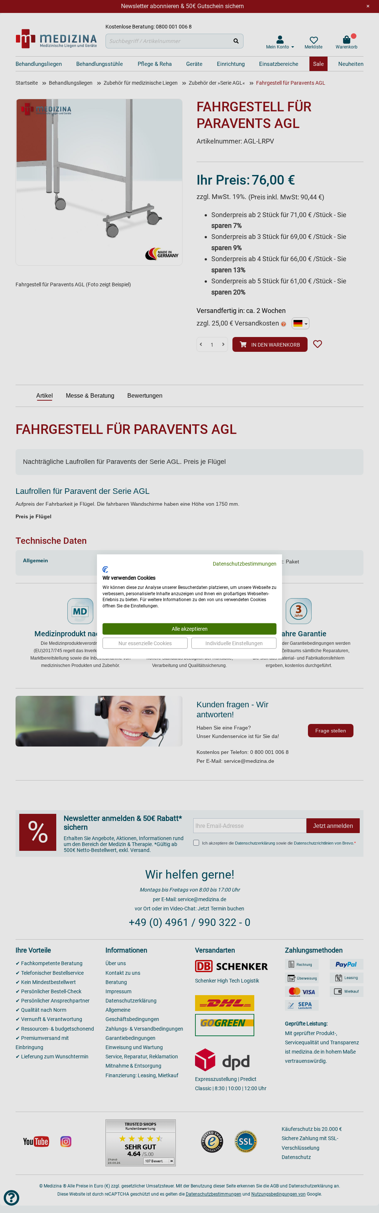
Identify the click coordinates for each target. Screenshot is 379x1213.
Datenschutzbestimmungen (244, 563)
